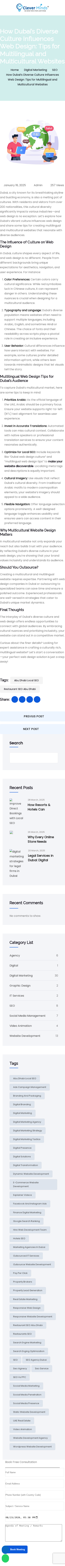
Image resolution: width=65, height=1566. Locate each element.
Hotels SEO (19, 1238)
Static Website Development (29, 1412)
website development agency (30, 1438)
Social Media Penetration (27, 1394)
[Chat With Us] (5, 1558)
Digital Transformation (25, 1165)
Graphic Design (20, 986)
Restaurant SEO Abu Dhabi (20, 689)
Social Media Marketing (26, 1385)
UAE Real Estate (22, 1420)
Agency (15, 955)
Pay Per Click (20, 1273)
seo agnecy (20, 1368)
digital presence (22, 1148)
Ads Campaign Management (29, 1087)
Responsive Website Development (32, 1316)
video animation (22, 1429)
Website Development (25, 1036)
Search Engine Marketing (27, 1342)
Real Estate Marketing (25, 1299)
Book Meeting (17, 1549)
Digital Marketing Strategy (27, 1130)
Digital (14, 966)
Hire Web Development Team (30, 1229)
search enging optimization (28, 1351)
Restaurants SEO (22, 1334)
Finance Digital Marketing (27, 1212)
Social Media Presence (26, 1403)
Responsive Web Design (27, 1308)
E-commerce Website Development (26, 1184)
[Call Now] (5, 1550)
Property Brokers (22, 1281)
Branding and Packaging (27, 1095)
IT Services (17, 996)
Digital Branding (22, 1104)
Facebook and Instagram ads (30, 1203)
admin (37, 185)
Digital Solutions (22, 1156)
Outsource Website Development (32, 1264)
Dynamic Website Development (31, 1173)
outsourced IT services (26, 1255)
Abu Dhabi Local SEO (26, 680)
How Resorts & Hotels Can (39, 807)
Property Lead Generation (27, 1290)
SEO (55, 70)
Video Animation (21, 1026)
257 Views (57, 185)
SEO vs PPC (19, 1377)
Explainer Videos (22, 1195)
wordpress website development (32, 1446)
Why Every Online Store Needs (41, 839)
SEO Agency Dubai (36, 1359)
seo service (42, 1368)
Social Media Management (28, 1016)
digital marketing (22, 1113)
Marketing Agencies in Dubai (29, 1247)
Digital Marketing (35, 70)
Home (15, 70)
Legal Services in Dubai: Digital (40, 857)
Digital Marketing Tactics (26, 1139)
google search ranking (26, 1221)
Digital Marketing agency (27, 1122)
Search (16, 743)
